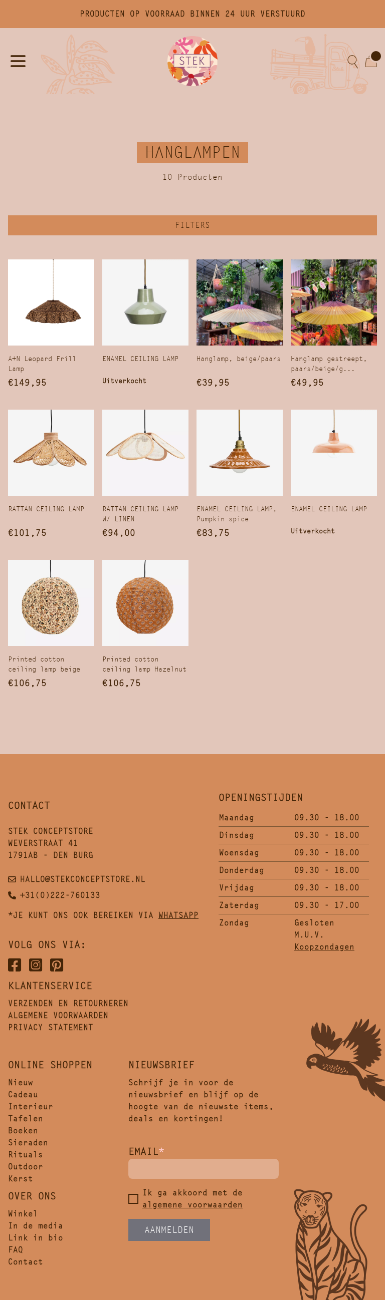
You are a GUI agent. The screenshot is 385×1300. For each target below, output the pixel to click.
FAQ (15, 1249)
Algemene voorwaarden (58, 1015)
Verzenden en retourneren (68, 1003)
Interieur (30, 1106)
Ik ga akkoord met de (192, 1198)
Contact (25, 1261)
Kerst (20, 1178)
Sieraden (28, 1142)
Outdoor (25, 1166)
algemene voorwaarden (192, 1204)
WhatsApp (178, 915)
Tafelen (25, 1118)
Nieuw (20, 1082)
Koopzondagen (324, 946)
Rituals (25, 1154)
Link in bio (35, 1237)
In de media (35, 1225)
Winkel (23, 1213)
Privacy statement (50, 1027)
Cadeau (23, 1094)
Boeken (23, 1130)
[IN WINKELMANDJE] (51, 302)
